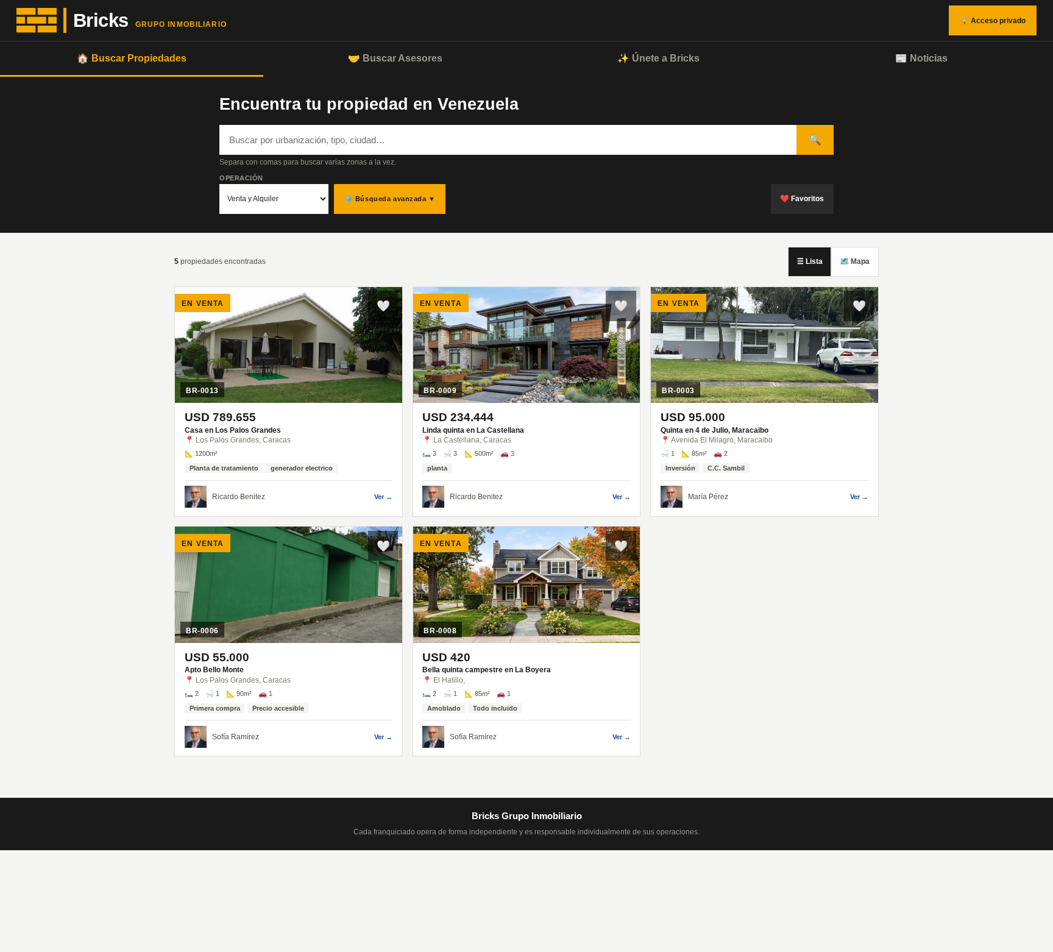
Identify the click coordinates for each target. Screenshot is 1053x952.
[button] (288, 401)
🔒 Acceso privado (993, 20)
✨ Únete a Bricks (658, 58)
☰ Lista (810, 261)
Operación (241, 178)
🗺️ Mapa (855, 261)
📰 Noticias (921, 58)
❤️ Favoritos (802, 198)
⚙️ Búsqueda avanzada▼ (390, 198)
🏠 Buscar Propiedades (131, 58)
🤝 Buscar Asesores (395, 58)
